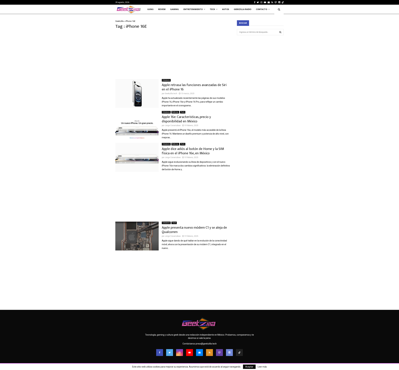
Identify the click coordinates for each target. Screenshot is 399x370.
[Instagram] (179, 352)
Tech (212, 9)
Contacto (261, 9)
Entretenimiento (193, 9)
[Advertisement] (173, 54)
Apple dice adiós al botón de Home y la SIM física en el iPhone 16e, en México (193, 151)
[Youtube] (189, 352)
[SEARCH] (280, 32)
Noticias (175, 112)
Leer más (262, 367)
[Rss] (209, 352)
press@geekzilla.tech (206, 343)
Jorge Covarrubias (173, 125)
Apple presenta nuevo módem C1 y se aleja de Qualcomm (194, 230)
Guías (150, 9)
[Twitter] (169, 352)
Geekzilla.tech (171, 93)
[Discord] (279, 2)
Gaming (174, 9)
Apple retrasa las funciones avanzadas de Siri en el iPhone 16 (194, 87)
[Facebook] (159, 352)
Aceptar (249, 366)
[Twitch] (219, 352)
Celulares (166, 80)
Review (162, 9)
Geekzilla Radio (242, 9)
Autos (225, 9)
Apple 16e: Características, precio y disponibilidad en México (186, 119)
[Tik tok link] (283, 2)
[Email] (199, 352)
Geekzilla (119, 21)
